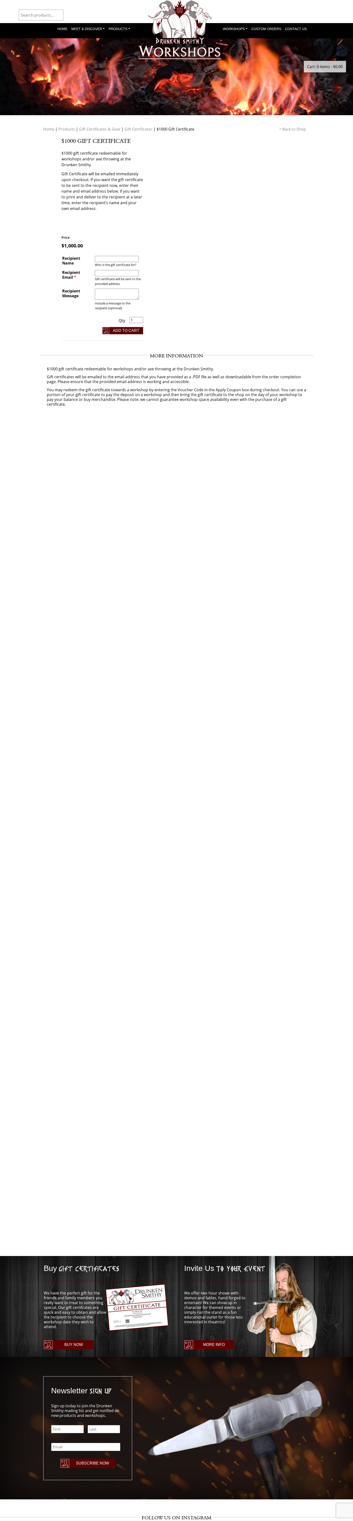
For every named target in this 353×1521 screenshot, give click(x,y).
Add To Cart (126, 330)
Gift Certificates (138, 129)
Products (118, 29)
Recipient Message (71, 293)
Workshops (234, 29)
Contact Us (296, 29)
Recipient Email (71, 275)
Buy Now (73, 1345)
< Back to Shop (292, 129)
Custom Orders (266, 29)
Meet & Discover (86, 29)
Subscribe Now (92, 1463)
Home (62, 29)
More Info (214, 1345)
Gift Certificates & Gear (100, 129)
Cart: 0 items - (325, 66)
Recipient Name (71, 260)
